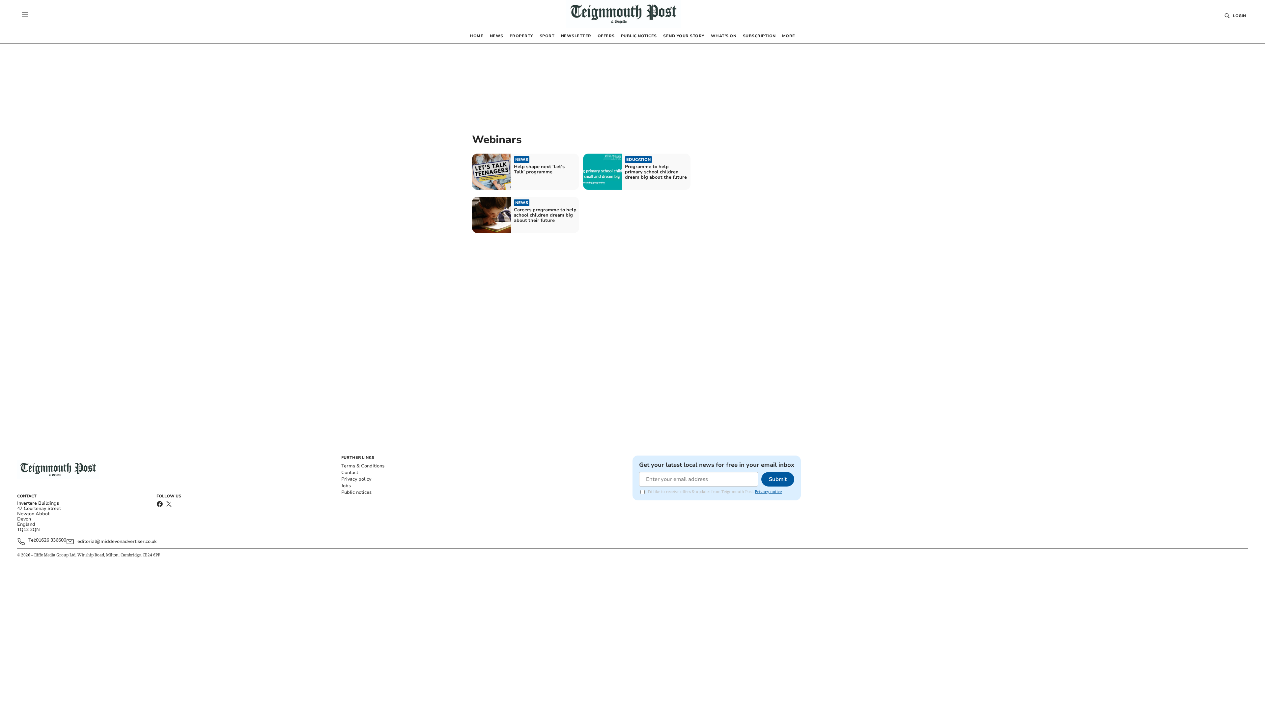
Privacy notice (768, 491)
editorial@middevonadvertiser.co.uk (116, 541)
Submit (778, 479)
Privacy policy (356, 479)
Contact (349, 472)
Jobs (346, 486)
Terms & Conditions (362, 466)
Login (1239, 16)
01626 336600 (51, 540)
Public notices (356, 492)
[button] (25, 14)
